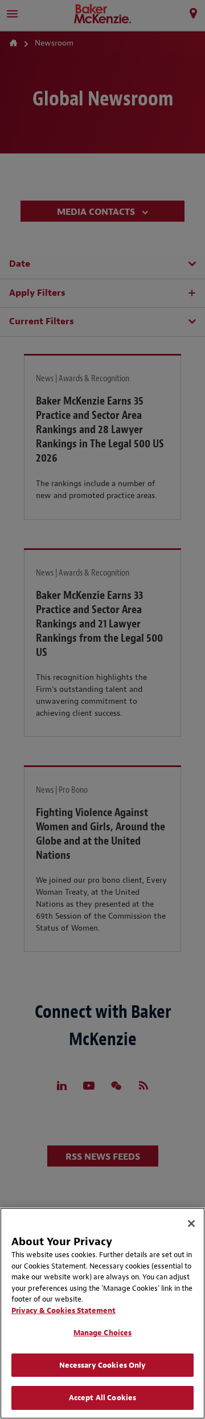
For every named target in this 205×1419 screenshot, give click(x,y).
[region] (102, 1313)
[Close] (191, 1223)
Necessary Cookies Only (102, 1365)
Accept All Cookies (102, 1397)
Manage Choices (102, 1333)
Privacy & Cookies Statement (63, 1310)
